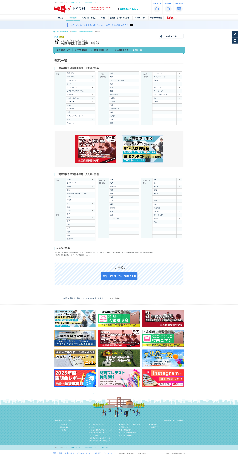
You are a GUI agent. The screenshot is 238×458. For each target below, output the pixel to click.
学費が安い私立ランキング (98, 433)
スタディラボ (104, 447)
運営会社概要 (57, 453)
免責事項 (98, 453)
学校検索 (74, 31)
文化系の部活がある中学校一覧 (99, 441)
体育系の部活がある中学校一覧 (99, 438)
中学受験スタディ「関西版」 (64, 420)
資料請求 (154, 425)
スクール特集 (93, 435)
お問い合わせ (69, 453)
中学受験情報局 (126, 430)
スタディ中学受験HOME (62, 31)
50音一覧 (63, 430)
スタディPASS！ (126, 435)
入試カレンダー (126, 427)
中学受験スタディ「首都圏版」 (174, 420)
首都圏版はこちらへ (129, 9)
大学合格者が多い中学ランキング (100, 430)
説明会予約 (154, 427)
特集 (92, 427)
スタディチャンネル (97, 425)
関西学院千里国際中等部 (86, 31)
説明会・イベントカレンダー (130, 425)
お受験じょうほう (76, 2)
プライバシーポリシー (84, 453)
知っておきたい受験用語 (127, 433)
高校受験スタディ (90, 2)
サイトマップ (107, 453)
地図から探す (64, 427)
